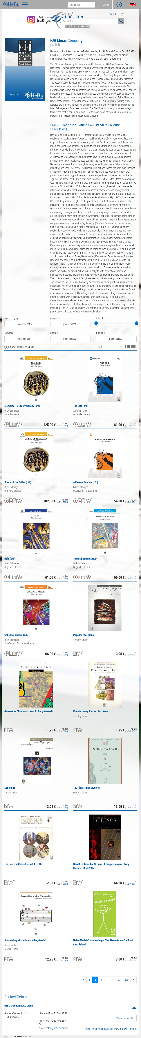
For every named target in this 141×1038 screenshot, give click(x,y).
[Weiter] (134, 980)
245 (126, 979)
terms (87, 1028)
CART (63, 14)
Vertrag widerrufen (125, 1018)
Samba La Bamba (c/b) (85, 558)
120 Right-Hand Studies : (86, 787)
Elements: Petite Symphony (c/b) (22, 406)
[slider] (96, 323)
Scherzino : (10, 787)
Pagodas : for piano (83, 635)
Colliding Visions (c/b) (16, 635)
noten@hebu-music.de (57, 1028)
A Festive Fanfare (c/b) (85, 482)
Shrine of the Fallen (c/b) (17, 482)
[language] (132, 4)
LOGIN (106, 4)
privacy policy (109, 1028)
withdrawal (122, 1028)
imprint (133, 1028)
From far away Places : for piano (90, 711)
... (119, 979)
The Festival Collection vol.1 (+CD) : (23, 864)
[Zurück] (84, 980)
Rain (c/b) (9, 558)
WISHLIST (115, 14)
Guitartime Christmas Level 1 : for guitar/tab (28, 711)
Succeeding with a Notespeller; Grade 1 (25, 940)
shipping (64, 425)
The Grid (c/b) (80, 406)
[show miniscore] (11, 424)
